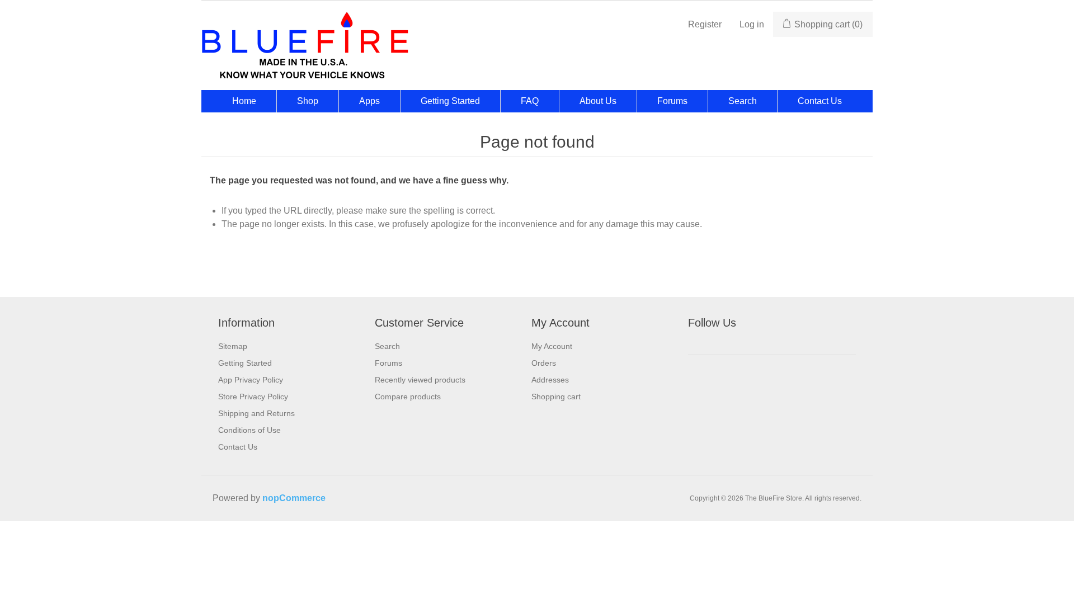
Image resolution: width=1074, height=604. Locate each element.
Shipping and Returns (256, 413)
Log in (751, 24)
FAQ (530, 101)
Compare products (408, 396)
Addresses (550, 379)
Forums (672, 101)
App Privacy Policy (250, 379)
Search (742, 101)
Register (705, 24)
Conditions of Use (249, 430)
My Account (551, 346)
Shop (307, 101)
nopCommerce (294, 498)
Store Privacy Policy (253, 396)
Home (244, 101)
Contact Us (820, 101)
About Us (598, 101)
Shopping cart (556, 396)
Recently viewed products (420, 379)
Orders (543, 362)
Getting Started (450, 101)
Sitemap (232, 346)
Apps (369, 101)
